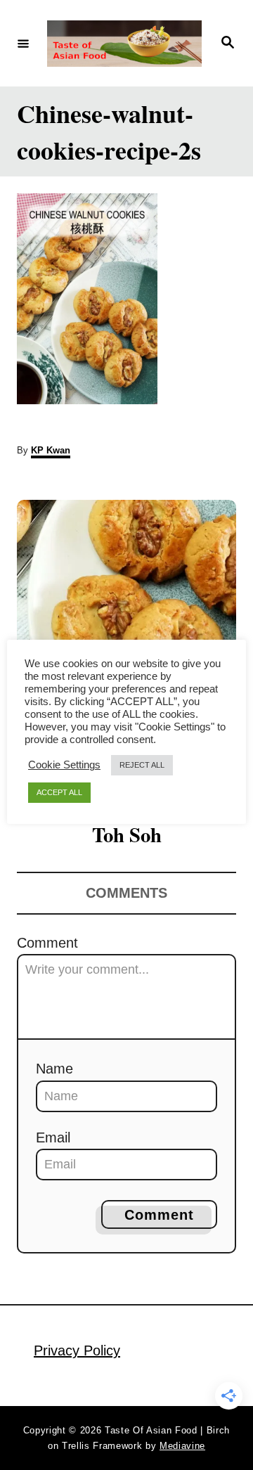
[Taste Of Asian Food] (124, 43)
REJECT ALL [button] (141, 765)
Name (54, 1068)
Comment (47, 942)
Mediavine (182, 1445)
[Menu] (23, 43)
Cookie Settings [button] (64, 765)
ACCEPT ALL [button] (59, 792)
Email (53, 1137)
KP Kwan (50, 450)
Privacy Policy (77, 1350)
